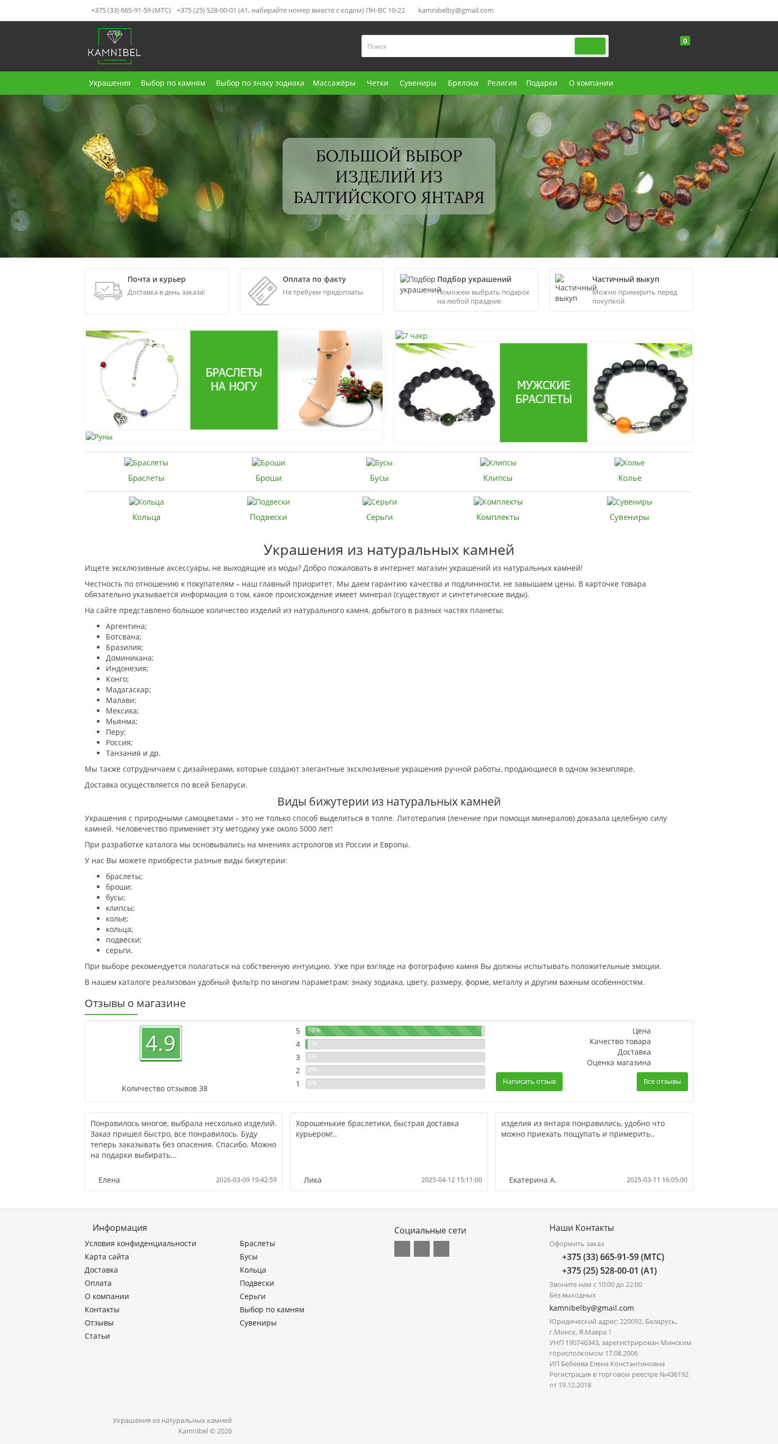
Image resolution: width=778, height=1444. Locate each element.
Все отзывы (662, 1081)
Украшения (110, 83)
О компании (591, 83)
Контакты (102, 1309)
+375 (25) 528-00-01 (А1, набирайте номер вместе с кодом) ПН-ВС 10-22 (291, 10)
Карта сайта (107, 1256)
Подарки (541, 83)
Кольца (146, 516)
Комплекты (498, 516)
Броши (269, 477)
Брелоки (463, 83)
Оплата (98, 1283)
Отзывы (99, 1323)
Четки (377, 83)
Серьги (379, 516)
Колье (629, 477)
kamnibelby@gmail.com (455, 10)
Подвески (268, 516)
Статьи (97, 1336)
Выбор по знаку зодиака (260, 83)
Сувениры (418, 83)
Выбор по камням (173, 83)
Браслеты (146, 477)
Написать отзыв (529, 1081)
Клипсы (498, 477)
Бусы (379, 477)
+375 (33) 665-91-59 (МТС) (130, 10)
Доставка (101, 1270)
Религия (502, 83)
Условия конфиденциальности (140, 1243)
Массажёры (334, 83)
